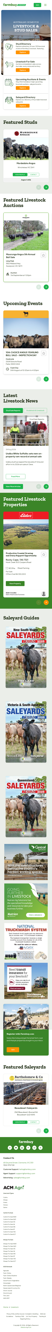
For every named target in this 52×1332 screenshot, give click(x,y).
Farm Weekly (7, 1278)
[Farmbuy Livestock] (14, 5)
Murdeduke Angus (26, 163)
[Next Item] (46, 187)
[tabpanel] (26, 452)
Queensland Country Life (11, 1288)
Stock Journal (7, 1290)
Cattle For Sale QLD (9, 1219)
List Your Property (31, 1316)
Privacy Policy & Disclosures (15, 1314)
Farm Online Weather (10, 1275)
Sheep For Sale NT (9, 1256)
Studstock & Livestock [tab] (35, 410)
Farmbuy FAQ (19, 1316)
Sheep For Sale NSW (9, 1244)
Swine (5, 1207)
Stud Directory (23, 43)
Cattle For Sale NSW (9, 1217)
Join (37, 5)
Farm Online (7, 1273)
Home (5, 1307)
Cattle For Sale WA (9, 1227)
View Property (15, 583)
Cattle (5, 1197)
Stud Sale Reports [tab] (13, 410)
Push (29, 1327)
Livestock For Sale (25, 61)
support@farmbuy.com (25, 1173)
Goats (5, 1202)
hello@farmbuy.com (27, 1169)
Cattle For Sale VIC (9, 1222)
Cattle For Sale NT (9, 1229)
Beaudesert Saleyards (26, 1108)
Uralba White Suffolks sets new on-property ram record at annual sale (24, 455)
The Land (6, 1295)
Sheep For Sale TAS (9, 1258)
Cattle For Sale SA (9, 1224)
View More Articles (13, 486)
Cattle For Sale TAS (9, 1232)
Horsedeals (7, 1283)
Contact (33, 174)
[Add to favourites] (43, 255)
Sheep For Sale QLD (9, 1246)
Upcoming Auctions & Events (31, 79)
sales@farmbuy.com (22, 1178)
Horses (5, 1205)
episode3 (6, 1298)
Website (23, 1327)
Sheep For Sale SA (9, 1251)
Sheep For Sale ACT (9, 1261)
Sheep (5, 1200)
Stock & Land (7, 1293)
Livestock (15, 1307)
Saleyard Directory (25, 97)
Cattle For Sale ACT (9, 1234)
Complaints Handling (31, 1314)
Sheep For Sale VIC (9, 1249)
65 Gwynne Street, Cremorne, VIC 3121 (18, 1163)
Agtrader (6, 1270)
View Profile (20, 174)
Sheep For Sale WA (9, 1253)
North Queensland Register (12, 1285)
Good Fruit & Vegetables (11, 1280)
